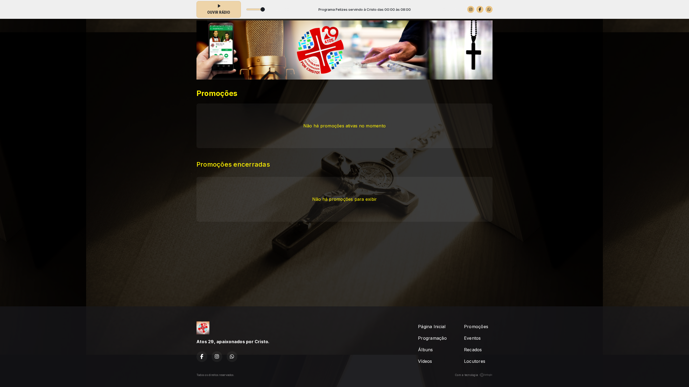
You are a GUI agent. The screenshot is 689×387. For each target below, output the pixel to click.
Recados (473, 349)
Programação (432, 338)
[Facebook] (479, 9)
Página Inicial (431, 326)
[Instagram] (470, 9)
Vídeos (425, 361)
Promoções (476, 326)
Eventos (472, 338)
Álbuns (425, 349)
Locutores (474, 361)
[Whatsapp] (489, 9)
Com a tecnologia (466, 375)
